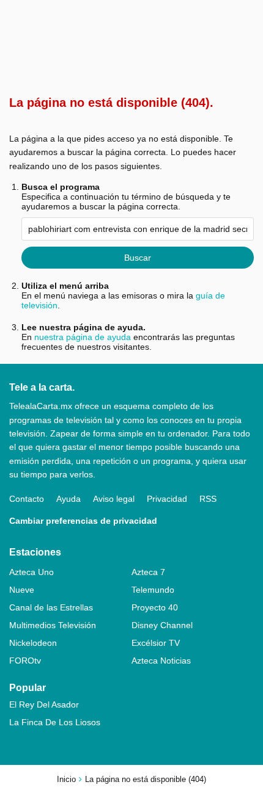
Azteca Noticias (161, 660)
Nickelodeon (33, 643)
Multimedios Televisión (52, 625)
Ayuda (68, 499)
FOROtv (25, 660)
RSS (208, 499)
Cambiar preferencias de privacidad (83, 521)
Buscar (137, 258)
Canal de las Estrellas (51, 607)
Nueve (21, 590)
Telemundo (153, 590)
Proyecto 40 (155, 607)
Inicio (66, 779)
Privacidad (167, 499)
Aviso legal (114, 499)
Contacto (26, 499)
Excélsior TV (156, 643)
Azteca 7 (148, 572)
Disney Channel (162, 625)
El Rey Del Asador (44, 704)
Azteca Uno (31, 572)
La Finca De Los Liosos (54, 722)
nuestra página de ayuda (82, 337)
